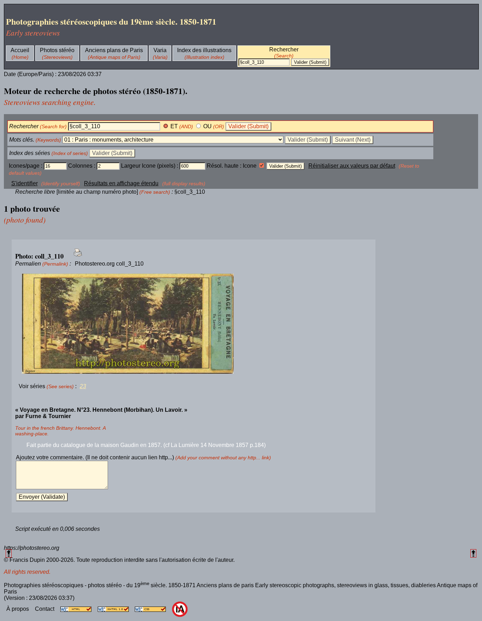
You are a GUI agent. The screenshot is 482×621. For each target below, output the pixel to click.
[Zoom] (193, 324)
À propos (18, 609)
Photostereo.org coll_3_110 (109, 264)
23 (83, 386)
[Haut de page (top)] (8, 553)
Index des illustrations (204, 50)
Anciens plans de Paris (114, 50)
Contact (45, 609)
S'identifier (24, 183)
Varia (160, 50)
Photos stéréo (57, 50)
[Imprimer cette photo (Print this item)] (75, 257)
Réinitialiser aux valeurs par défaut (351, 166)
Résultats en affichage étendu (121, 183)
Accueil (20, 50)
